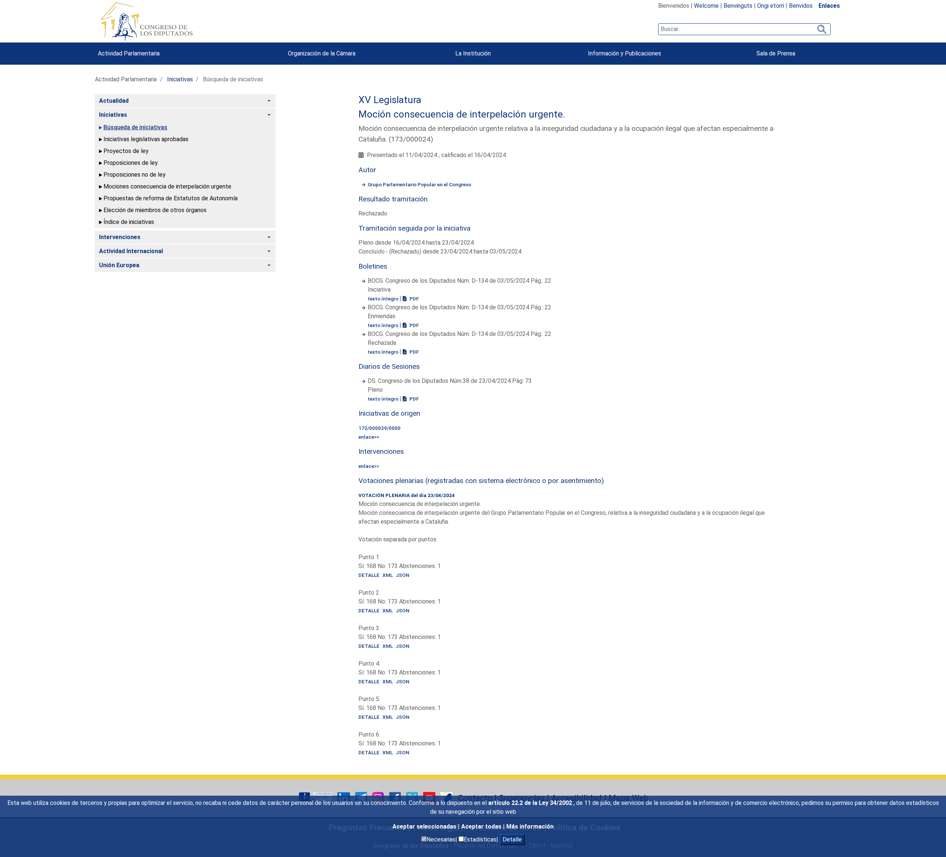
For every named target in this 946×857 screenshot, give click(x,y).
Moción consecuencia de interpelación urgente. (461, 114)
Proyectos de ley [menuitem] (126, 150)
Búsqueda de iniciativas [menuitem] (135, 127)
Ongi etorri (770, 5)
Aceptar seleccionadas (425, 826)
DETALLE (369, 575)
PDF (413, 299)
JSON (402, 575)
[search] (744, 29)
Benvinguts (738, 5)
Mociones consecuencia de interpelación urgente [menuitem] (167, 186)
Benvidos (801, 5)
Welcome (706, 5)
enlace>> (368, 437)
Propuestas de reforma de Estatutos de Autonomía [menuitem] (170, 198)
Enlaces (829, 5)
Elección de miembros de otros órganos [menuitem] (155, 210)
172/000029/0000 (379, 428)
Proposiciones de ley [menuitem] (130, 162)
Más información (530, 826)
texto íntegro (383, 299)
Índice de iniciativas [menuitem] (128, 221)
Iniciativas (180, 79)
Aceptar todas (482, 826)
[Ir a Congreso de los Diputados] (146, 21)
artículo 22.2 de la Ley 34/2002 (531, 802)
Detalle (512, 839)
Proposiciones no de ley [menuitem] (134, 174)
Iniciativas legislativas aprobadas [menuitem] (145, 139)
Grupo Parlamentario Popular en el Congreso (419, 184)
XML (387, 575)
